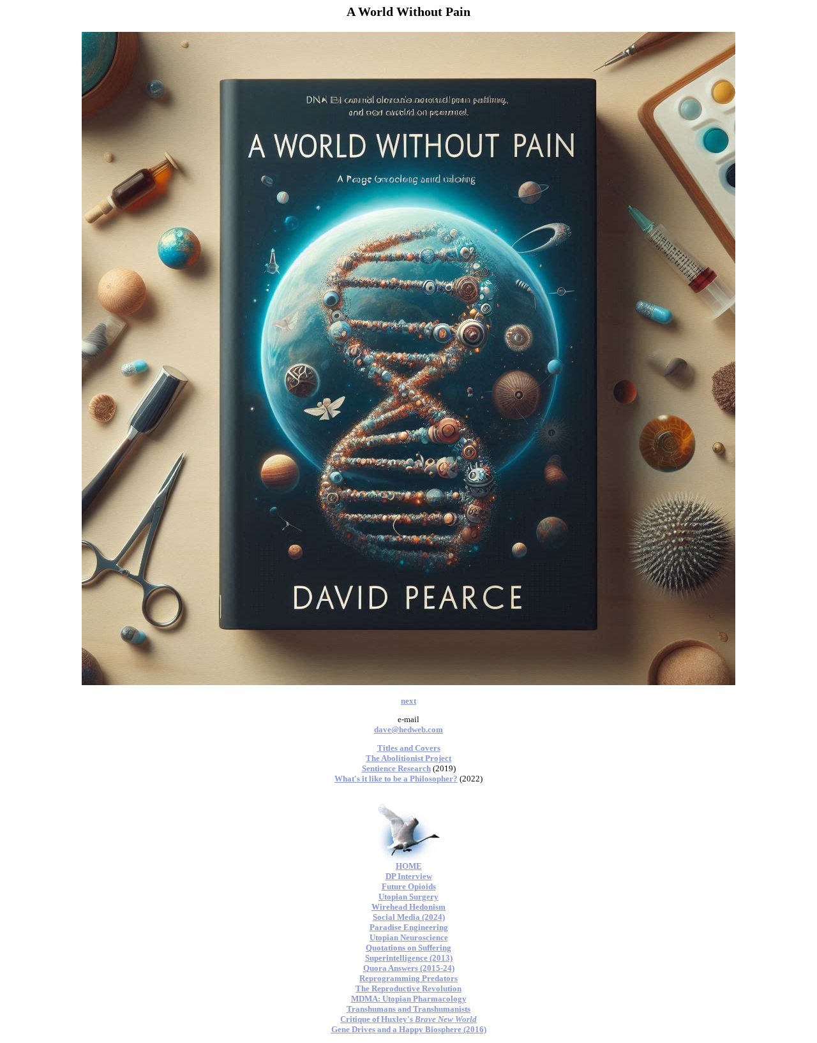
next (408, 701)
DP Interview (409, 876)
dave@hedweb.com (408, 729)
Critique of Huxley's (408, 1019)
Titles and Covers (408, 748)
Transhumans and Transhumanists (408, 1009)
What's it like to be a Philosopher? (396, 778)
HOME (409, 866)
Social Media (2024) (409, 917)
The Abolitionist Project (408, 758)
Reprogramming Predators (408, 978)
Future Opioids (409, 886)
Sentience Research (396, 768)
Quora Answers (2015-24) (408, 968)
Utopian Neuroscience (409, 937)
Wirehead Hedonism (408, 907)
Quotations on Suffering (408, 947)
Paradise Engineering (409, 927)
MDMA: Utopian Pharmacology (409, 998)
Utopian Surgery (408, 896)
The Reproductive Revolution (408, 988)
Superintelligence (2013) (409, 958)
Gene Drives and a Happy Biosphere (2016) (408, 1029)
